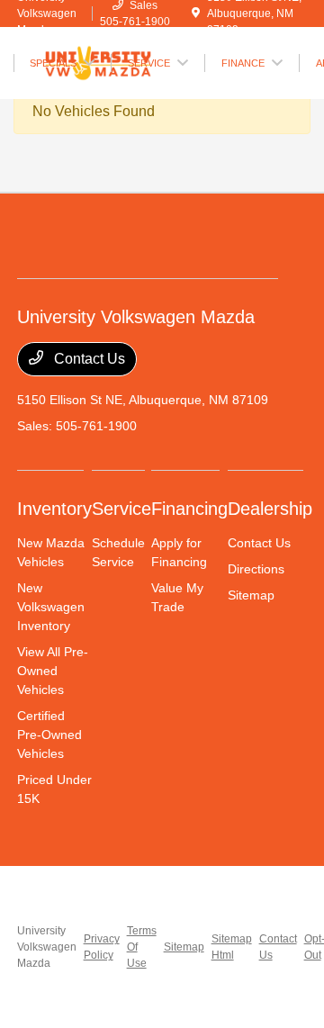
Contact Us (87, 358)
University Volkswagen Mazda (46, 946)
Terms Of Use (142, 946)
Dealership (270, 509)
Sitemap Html (232, 947)
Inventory (54, 509)
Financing (189, 509)
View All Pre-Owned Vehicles (52, 671)
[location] (196, 13)
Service (121, 509)
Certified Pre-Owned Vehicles (49, 734)
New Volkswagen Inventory (51, 607)
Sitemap (251, 595)
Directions (256, 569)
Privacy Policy (102, 947)
